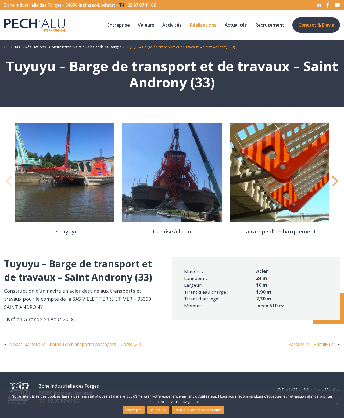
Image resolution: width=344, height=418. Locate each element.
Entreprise (118, 25)
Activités (172, 25)
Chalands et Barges (105, 46)
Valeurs (146, 25)
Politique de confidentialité (198, 410)
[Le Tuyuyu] (64, 172)
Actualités (236, 25)
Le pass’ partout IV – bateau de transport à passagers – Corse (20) (74, 344)
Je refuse (158, 410)
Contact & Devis (316, 25)
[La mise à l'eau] (172, 172)
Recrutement (269, 25)
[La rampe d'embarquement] (279, 172)
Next (334, 183)
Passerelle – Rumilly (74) (312, 344)
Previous (9, 183)
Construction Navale (67, 46)
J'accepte (133, 410)
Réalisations (203, 25)
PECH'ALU (13, 46)
